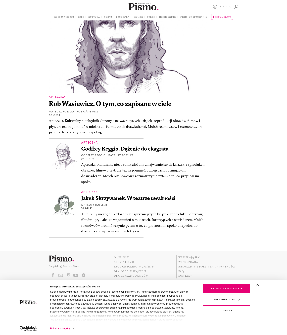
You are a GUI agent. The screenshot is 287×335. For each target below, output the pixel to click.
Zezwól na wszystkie (226, 288)
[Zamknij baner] (266, 285)
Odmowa (226, 310)
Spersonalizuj (225, 299)
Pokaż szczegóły (60, 328)
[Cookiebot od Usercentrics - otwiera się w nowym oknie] (28, 328)
